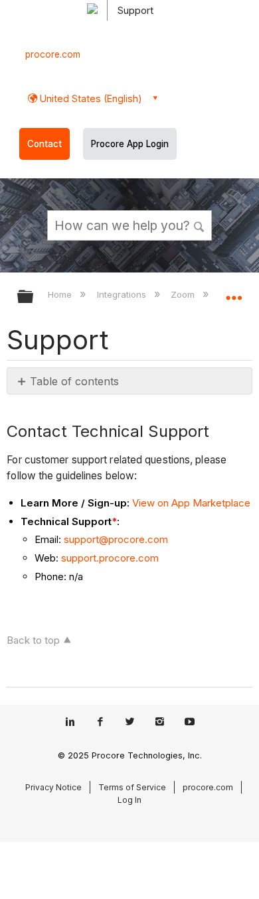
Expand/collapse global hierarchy (34, 297)
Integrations (122, 294)
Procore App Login (130, 144)
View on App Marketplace (191, 503)
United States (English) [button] (89, 98)
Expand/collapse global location (234, 292)
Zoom (184, 294)
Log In (129, 800)
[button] (199, 224)
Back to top (33, 640)
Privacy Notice (53, 787)
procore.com (52, 54)
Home (61, 294)
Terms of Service (132, 787)
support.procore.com (110, 558)
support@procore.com (116, 539)
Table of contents (74, 381)
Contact (44, 144)
